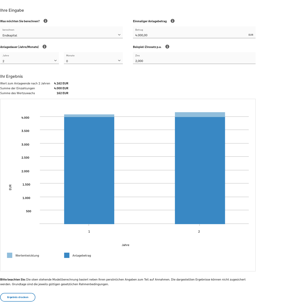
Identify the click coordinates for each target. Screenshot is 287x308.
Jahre (6, 55)
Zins (137, 55)
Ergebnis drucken (18, 297)
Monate (70, 55)
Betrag (139, 29)
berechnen (8, 29)
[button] (61, 35)
